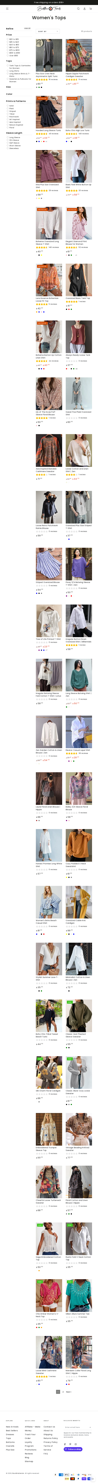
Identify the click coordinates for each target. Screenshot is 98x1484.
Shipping (48, 1434)
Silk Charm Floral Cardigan (48, 1091)
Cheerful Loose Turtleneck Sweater (48, 1201)
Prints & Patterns (16, 101)
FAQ (46, 1453)
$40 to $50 (14, 45)
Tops (9, 60)
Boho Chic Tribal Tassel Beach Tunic (47, 1035)
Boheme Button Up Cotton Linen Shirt (48, 356)
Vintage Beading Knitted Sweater (77, 1148)
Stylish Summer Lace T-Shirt (47, 978)
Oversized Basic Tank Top (78, 298)
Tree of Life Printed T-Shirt (48, 639)
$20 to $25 (14, 39)
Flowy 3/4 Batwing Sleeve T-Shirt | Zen (78, 583)
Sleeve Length (14, 132)
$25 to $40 (14, 42)
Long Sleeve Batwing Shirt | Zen (78, 694)
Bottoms (10, 1442)
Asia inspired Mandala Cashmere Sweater (46, 470)
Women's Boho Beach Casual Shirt (46, 921)
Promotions (30, 1449)
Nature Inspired (16, 125)
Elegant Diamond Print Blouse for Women (76, 242)
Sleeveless (14, 148)
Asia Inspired (15, 122)
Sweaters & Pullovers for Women (20, 80)
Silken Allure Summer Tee (78, 1314)
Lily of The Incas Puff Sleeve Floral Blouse (45, 413)
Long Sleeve (14, 137)
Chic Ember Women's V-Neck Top (47, 1315)
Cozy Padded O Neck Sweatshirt (76, 864)
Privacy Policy (50, 1442)
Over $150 (13, 55)
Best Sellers (12, 1430)
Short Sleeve (15, 145)
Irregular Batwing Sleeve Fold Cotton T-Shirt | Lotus (48, 694)
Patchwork (14, 117)
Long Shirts (14, 71)
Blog (27, 1457)
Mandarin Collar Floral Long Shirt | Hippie (78, 1371)
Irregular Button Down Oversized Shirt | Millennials (78, 640)
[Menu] (7, 8)
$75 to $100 (14, 50)
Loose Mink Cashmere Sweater (46, 1371)
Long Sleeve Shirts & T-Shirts (19, 74)
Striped (12, 111)
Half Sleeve (14, 143)
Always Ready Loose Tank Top (78, 356)
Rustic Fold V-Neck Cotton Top (78, 1258)
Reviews (29, 1453)
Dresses (10, 1434)
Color (9, 94)
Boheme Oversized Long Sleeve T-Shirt (47, 242)
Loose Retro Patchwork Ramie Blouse (47, 526)
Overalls (10, 1446)
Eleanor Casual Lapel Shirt (78, 750)
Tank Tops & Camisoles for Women (19, 66)
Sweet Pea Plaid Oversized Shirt (78, 413)
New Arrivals (12, 1426)
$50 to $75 (14, 47)
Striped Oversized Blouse (48, 582)
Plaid (11, 108)
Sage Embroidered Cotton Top (48, 1258)
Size (8, 86)
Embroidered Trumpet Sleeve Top (46, 1148)
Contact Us (49, 1426)
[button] (78, 8)
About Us (48, 1430)
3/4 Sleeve (14, 140)
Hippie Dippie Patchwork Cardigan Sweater (77, 74)
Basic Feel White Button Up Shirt (78, 185)
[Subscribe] (90, 1427)
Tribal (11, 114)
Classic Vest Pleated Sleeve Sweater (76, 1035)
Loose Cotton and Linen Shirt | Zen (77, 470)
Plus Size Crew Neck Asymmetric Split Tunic (47, 74)
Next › (69, 1392)
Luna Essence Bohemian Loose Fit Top (47, 299)
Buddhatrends (18, 1473)
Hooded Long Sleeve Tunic (48, 130)
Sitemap (29, 1461)
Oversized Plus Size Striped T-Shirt (78, 526)
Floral (11, 127)
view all (27, 28)
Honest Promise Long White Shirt (49, 864)
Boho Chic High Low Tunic (78, 130)
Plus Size (10, 1449)
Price (9, 34)
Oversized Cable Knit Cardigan (76, 921)
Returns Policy (51, 1438)
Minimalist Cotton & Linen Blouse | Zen (78, 978)
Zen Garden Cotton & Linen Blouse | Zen (49, 751)
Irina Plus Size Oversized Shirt (47, 185)
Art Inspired (14, 119)
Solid (11, 106)
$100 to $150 (14, 53)
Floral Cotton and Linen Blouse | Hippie (77, 1201)
